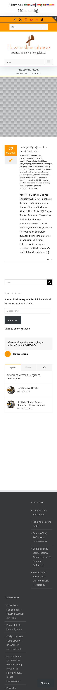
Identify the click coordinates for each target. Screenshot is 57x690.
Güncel (28, 367)
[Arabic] (26, 4)
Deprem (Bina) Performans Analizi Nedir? (40, 537)
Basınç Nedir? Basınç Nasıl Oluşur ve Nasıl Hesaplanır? (41, 578)
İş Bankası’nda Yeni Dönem (40, 512)
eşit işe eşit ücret (26, 166)
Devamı (49, 259)
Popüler (12, 367)
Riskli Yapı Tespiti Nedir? (42, 523)
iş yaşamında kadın (40, 166)
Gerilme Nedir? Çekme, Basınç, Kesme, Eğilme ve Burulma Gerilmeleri (42, 557)
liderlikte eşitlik (32, 177)
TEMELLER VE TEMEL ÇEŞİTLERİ (24, 375)
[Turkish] (53, 4)
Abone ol (12, 320)
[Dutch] (31, 4)
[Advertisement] (28, 106)
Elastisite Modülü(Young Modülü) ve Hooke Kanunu (31, 403)
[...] (47, 252)
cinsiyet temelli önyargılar (42, 163)
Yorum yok (33, 188)
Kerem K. (25, 155)
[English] (34, 4)
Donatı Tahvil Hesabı (27, 387)
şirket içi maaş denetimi (29, 183)
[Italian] (42, 4)
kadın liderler (29, 172)
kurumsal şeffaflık (26, 174)
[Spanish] (50, 4)
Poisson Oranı (13, 656)
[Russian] (48, 4)
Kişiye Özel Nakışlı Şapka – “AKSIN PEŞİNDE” (15, 609)
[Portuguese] (45, 4)
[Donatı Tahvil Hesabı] (11, 388)
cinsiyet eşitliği (25, 163)
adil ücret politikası (39, 161)
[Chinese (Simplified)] (28, 4)
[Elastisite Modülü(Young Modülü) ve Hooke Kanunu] (11, 402)
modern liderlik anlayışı (38, 180)
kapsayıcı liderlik (41, 172)
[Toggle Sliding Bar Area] (54, 19)
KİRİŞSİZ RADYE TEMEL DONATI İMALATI (14, 640)
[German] (39, 4)
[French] (37, 4)
